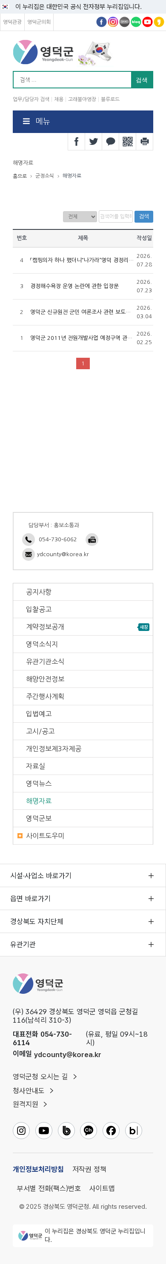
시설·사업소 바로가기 (41, 875)
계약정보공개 (45, 626)
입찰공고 (39, 609)
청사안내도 (29, 1090)
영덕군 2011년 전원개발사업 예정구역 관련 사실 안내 (93, 338)
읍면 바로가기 (30, 898)
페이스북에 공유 (76, 141)
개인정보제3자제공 (53, 748)
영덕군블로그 (136, 22)
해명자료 (39, 800)
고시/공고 (40, 731)
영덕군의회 (39, 22)
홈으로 (20, 176)
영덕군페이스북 (101, 22)
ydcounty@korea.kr (63, 554)
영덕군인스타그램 (113, 22)
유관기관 (23, 944)
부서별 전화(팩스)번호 (49, 1188)
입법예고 (39, 713)
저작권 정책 (89, 1169)
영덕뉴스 (39, 783)
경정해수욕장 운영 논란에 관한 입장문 (74, 286)
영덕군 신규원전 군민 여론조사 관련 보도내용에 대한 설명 (97, 312)
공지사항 (39, 591)
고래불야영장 (82, 99)
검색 (144, 216)
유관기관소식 (45, 661)
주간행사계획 (45, 696)
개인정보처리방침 (38, 1169)
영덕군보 (39, 818)
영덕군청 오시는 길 (40, 1076)
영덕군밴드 (124, 22)
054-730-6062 (58, 539)
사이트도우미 (45, 835)
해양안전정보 (45, 679)
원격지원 (25, 1104)
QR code (127, 141)
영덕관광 (12, 22)
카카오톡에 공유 (110, 141)
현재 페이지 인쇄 (144, 141)
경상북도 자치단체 (36, 921)
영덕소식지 (42, 644)
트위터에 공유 (93, 141)
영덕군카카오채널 (159, 22)
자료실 (35, 766)
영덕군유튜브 (147, 22)
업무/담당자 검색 (31, 99)
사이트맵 (102, 1188)
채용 (58, 99)
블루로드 (110, 99)
